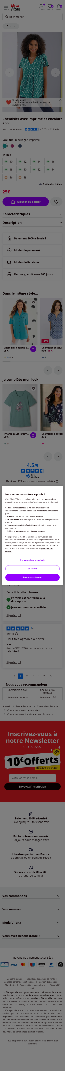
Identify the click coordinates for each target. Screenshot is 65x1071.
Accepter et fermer (32, 577)
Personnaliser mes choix (32, 560)
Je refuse (32, 568)
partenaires (50, 499)
